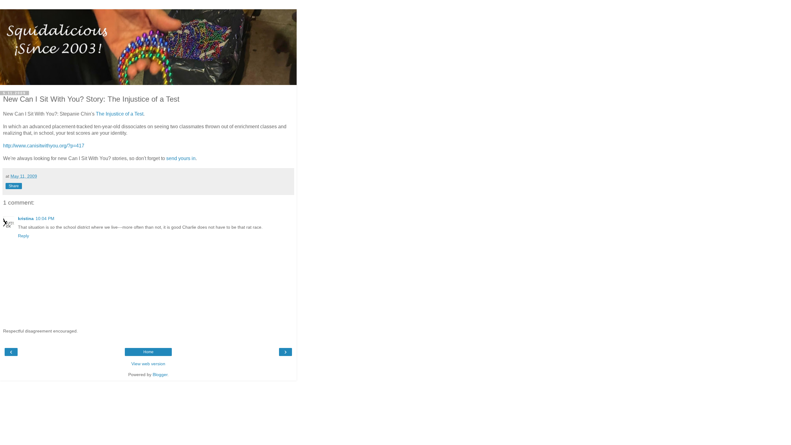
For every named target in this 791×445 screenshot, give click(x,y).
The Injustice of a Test (119, 114)
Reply (23, 235)
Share (14, 186)
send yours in (181, 158)
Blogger (160, 374)
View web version (148, 363)
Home (148, 352)
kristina (26, 218)
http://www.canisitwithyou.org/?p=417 (43, 145)
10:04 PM (45, 218)
